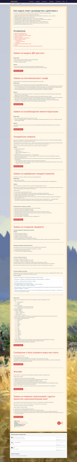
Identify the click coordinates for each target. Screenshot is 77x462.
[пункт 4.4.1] (52, 119)
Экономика (31, 1)
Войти (63, 1)
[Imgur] (56, 382)
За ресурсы (18, 42)
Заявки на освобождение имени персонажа (23, 35)
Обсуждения (20, 3)
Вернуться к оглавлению (18, 70)
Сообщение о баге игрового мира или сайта (23, 43)
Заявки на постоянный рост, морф (21, 34)
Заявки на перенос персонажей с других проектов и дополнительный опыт (29, 46)
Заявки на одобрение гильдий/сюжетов (22, 37)
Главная (11, 3)
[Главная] (14, 1)
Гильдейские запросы (19, 36)
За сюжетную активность (20, 41)
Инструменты (44, 1)
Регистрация (58, 1)
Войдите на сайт (58, 439)
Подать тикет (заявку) (59, 460)
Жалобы (16, 44)
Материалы (51, 1)
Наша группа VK (52, 460)
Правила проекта (46, 460)
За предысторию (19, 40)
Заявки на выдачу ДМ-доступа (20, 33)
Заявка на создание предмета (20, 39)
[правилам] (23, 192)
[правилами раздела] (24, 14)
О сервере (38, 1)
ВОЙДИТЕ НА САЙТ (14, 455)
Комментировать (15, 453)
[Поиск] (66, 1)
